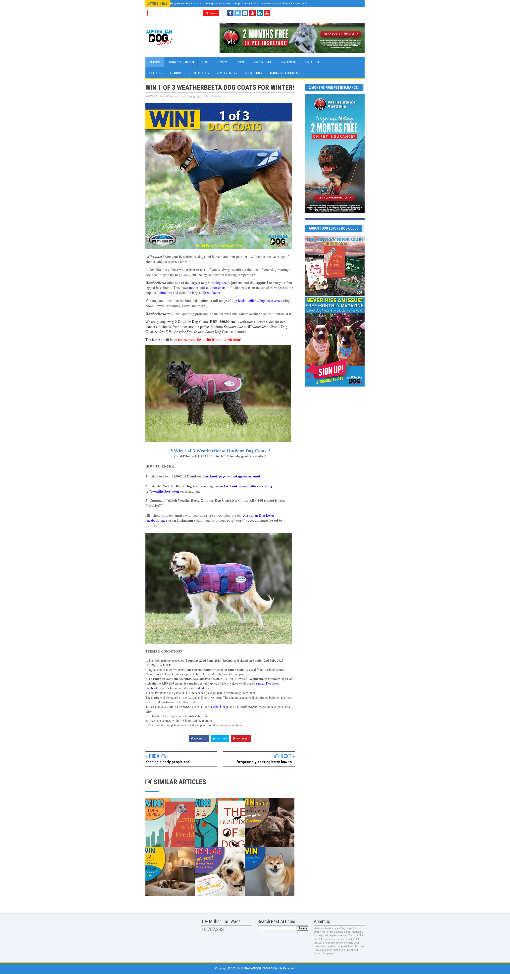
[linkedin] (260, 13)
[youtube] (267, 13)
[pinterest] (252, 13)
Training (176, 73)
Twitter (221, 738)
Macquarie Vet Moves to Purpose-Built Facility (231, 3)
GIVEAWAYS (288, 62)
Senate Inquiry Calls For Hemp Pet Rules (285, 3)
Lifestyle (200, 73)
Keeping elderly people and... (169, 762)
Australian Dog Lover (254, 968)
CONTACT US (312, 62)
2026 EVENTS (226, 73)
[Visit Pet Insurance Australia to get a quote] (292, 38)
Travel (241, 62)
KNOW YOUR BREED (181, 62)
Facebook (200, 738)
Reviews (223, 62)
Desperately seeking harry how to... (266, 762)
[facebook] (230, 13)
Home (156, 62)
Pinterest (242, 738)
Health (154, 73)
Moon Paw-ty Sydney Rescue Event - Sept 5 (175, 3)
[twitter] (237, 13)
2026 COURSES (263, 62)
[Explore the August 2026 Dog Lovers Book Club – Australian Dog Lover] (335, 295)
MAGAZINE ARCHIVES (284, 73)
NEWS (205, 62)
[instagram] (245, 13)
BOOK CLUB (253, 73)
